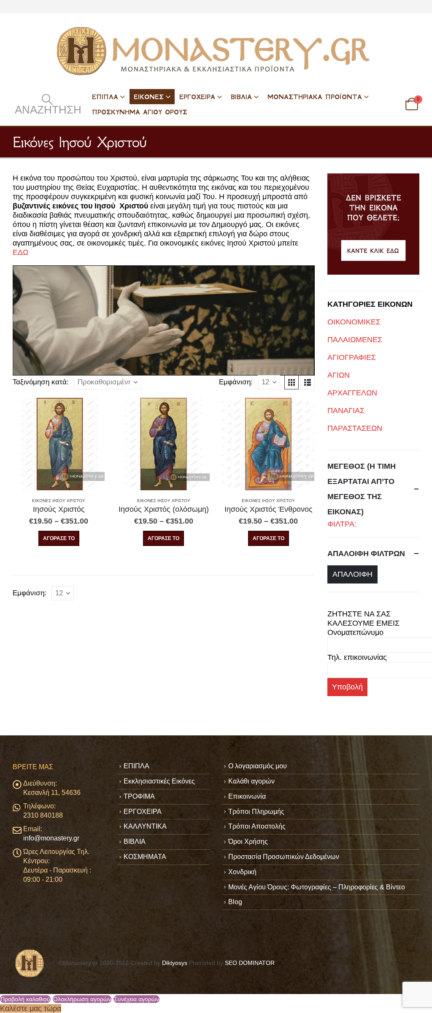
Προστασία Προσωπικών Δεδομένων (283, 856)
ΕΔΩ (20, 252)
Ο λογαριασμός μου (257, 766)
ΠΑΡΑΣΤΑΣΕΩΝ (354, 428)
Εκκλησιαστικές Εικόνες (159, 781)
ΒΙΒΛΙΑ (241, 97)
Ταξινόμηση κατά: (41, 382)
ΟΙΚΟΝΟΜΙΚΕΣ (354, 322)
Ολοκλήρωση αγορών (82, 999)
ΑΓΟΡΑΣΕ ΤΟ (59, 538)
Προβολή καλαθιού (25, 999)
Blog (235, 901)
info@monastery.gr (51, 838)
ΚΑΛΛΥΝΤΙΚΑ (145, 826)
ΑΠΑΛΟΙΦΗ (352, 574)
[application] (164, 320)
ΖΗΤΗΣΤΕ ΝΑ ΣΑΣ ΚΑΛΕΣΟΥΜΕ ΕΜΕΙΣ (363, 618)
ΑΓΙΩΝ (338, 375)
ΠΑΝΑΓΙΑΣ (345, 410)
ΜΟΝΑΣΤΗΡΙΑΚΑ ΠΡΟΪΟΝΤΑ (314, 97)
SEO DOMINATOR (250, 962)
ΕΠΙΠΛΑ (105, 97)
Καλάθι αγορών (251, 781)
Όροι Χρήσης (248, 841)
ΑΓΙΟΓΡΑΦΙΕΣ (351, 357)
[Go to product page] (59, 444)
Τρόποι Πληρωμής (256, 811)
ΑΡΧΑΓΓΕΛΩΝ (352, 393)
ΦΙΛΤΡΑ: (341, 524)
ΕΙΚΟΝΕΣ (149, 97)
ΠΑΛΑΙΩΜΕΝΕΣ (354, 339)
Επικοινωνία (247, 796)
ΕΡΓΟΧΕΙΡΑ (197, 97)
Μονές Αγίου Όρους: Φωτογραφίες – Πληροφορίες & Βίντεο (316, 887)
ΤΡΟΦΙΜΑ (139, 796)
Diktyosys (174, 962)
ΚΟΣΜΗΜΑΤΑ (145, 856)
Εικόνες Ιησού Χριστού (58, 500)
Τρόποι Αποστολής (257, 826)
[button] (47, 104)
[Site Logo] (216, 51)
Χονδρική (242, 871)
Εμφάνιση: (236, 382)
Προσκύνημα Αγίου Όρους (139, 112)
